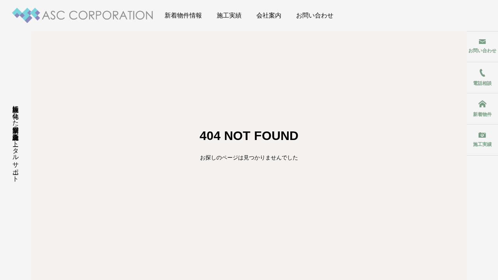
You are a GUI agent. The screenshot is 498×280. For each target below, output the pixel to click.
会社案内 (268, 15)
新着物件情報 (183, 15)
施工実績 (229, 15)
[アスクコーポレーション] (82, 15)
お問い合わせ (314, 15)
